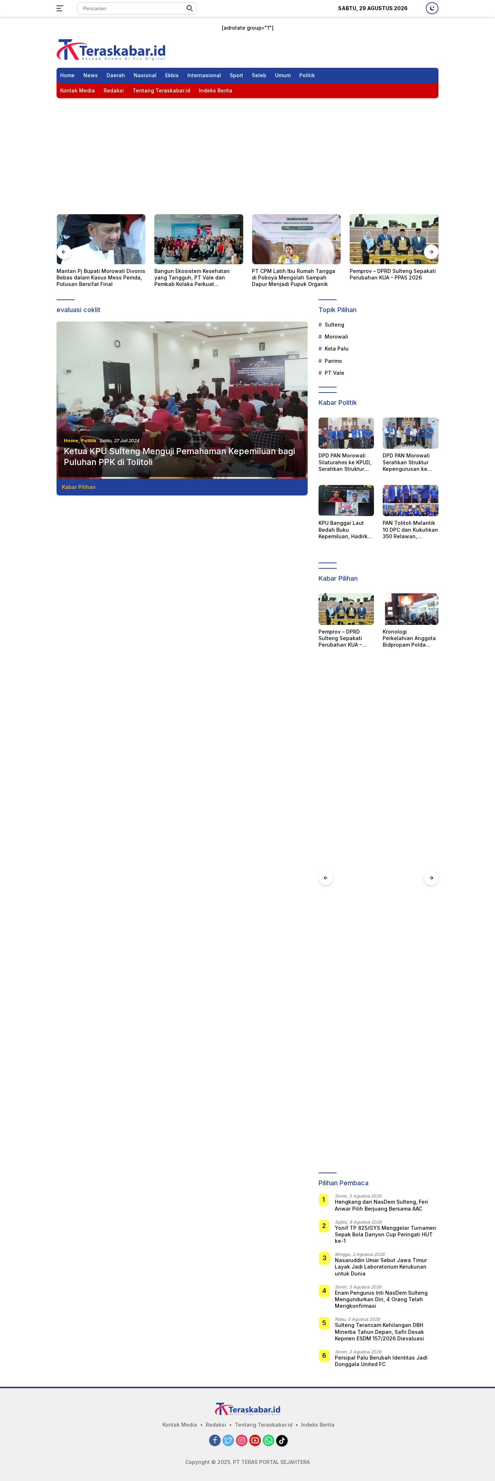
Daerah (116, 75)
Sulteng (334, 324)
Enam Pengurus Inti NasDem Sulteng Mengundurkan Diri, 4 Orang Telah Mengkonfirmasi (381, 1299)
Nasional (145, 75)
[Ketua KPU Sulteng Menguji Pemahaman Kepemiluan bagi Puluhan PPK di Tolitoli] (182, 400)
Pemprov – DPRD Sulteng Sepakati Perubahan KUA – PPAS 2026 (302, 274)
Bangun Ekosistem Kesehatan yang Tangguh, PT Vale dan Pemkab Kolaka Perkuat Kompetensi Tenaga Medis (101, 278)
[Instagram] (242, 1441)
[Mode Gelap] (432, 8)
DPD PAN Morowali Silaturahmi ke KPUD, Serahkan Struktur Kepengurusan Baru (345, 462)
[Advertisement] (247, 152)
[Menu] (61, 8)
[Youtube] (255, 1441)
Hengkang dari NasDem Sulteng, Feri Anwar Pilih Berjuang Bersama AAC (381, 1205)
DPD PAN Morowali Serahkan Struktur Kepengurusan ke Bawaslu (406, 462)
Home (67, 75)
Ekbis (172, 75)
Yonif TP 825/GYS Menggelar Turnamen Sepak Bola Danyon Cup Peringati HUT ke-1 (385, 1234)
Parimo (333, 361)
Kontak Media (77, 90)
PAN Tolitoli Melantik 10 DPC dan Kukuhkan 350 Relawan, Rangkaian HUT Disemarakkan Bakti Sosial (410, 530)
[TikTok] (282, 1441)
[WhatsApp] (268, 1441)
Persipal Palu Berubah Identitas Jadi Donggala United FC (381, 1361)
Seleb (259, 75)
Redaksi (114, 90)
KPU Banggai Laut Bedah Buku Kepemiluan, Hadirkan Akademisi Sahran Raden (346, 530)
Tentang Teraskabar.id (161, 90)
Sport (236, 75)
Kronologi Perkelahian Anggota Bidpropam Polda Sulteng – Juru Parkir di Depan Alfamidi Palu (397, 277)
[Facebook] (215, 1441)
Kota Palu (337, 348)
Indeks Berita (215, 90)
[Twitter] (228, 1441)
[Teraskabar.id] (111, 49)
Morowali (336, 336)
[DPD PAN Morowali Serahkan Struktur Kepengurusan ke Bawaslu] (410, 433)
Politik (307, 75)
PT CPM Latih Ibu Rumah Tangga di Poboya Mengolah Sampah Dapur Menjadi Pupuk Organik (203, 277)
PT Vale (334, 373)
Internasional (204, 75)
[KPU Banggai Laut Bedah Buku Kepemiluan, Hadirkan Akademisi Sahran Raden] (346, 500)
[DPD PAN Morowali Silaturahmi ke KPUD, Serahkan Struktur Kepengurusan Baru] (346, 433)
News (90, 75)
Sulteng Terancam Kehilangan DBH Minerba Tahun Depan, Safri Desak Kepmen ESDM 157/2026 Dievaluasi (379, 1331)
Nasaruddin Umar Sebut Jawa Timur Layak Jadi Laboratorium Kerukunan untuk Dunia (381, 1266)
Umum (283, 75)
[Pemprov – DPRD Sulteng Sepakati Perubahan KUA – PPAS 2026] (303, 239)
